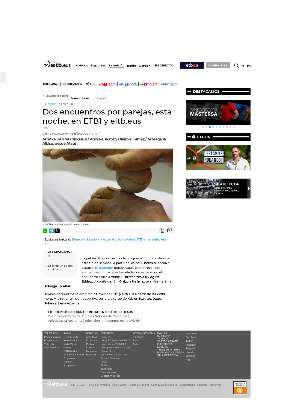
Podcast (67, 361)
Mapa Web (215, 384)
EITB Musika (70, 351)
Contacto (202, 384)
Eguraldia (91, 354)
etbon (204, 137)
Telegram (190, 348)
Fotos (136, 340)
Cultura (90, 347)
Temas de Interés (168, 349)
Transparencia (187, 384)
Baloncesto (106, 368)
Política (90, 344)
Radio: (67, 333)
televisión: (51, 333)
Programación (72, 84)
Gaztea (67, 347)
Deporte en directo (110, 375)
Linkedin (190, 352)
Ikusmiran (91, 351)
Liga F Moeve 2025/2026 (113, 344)
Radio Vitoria (70, 344)
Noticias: (92, 333)
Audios (136, 344)
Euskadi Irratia (71, 337)
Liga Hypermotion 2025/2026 (115, 347)
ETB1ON (140, 84)
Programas (51, 84)
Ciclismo (105, 365)
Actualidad (91, 337)
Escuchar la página (56, 96)
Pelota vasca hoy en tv (65, 321)
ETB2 (128, 84)
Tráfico (162, 338)
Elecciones (164, 344)
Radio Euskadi (71, 340)
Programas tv (51, 340)
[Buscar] (236, 66)
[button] (203, 127)
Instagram (191, 344)
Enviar (169, 231)
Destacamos (206, 91)
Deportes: (107, 333)
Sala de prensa (226, 184)
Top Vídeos (138, 337)
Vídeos (90, 84)
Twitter (189, 341)
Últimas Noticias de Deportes (104, 316)
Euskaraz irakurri (81, 98)
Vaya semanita (51, 347)
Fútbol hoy (106, 337)
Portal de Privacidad (99, 384)
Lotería (162, 347)
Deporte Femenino (110, 358)
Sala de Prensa (167, 355)
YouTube (190, 356)
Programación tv (52, 337)
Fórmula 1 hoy (108, 351)
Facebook (191, 337)
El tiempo (163, 335)
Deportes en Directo (64, 316)
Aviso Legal (119, 384)
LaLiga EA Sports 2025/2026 (115, 340)
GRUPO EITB (218, 65)
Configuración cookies (164, 384)
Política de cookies (138, 384)
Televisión (92, 321)
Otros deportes (108, 372)
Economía (91, 340)
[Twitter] (57, 231)
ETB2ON (161, 84)
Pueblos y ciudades (170, 352)
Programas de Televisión (121, 321)
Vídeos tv (49, 344)
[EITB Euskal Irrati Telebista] (57, 63)
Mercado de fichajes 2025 (114, 354)
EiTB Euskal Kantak (73, 354)
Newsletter (191, 333)
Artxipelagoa (69, 365)
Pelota (104, 361)
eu (243, 66)
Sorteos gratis (167, 341)
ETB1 (107, 84)
